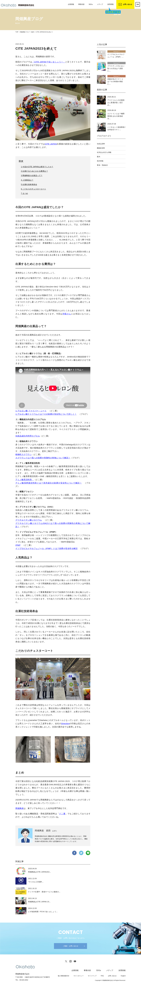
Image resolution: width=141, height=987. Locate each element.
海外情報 (100, 161)
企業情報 (71, 4)
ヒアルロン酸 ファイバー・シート (31, 411)
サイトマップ (92, 976)
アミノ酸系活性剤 (24, 480)
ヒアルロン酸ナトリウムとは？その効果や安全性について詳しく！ (46, 414)
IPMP (17, 545)
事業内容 (81, 4)
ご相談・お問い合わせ (70, 946)
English (123, 976)
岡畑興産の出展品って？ (32, 176)
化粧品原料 (101, 144)
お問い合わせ (127, 4)
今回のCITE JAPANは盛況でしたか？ (37, 167)
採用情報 (110, 4)
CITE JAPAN (51, 144)
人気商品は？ (27, 180)
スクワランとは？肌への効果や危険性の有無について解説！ (42, 458)
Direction (65, 723)
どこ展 (62, 814)
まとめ (24, 193)
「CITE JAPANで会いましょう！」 (48, 62)
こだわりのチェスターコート (33, 189)
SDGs (91, 4)
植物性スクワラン (23, 454)
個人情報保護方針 (63, 976)
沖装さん (67, 314)
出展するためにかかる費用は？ (34, 171)
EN (138, 4)
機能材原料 (101, 148)
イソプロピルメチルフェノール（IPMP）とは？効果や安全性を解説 (46, 548)
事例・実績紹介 (102, 165)
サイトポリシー (79, 976)
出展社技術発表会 (29, 184)
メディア (100, 4)
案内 (98, 157)
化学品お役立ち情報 (104, 152)
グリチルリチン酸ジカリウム (28, 520)
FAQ (102, 976)
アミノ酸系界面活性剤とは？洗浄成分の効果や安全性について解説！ (48, 483)
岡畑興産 (19, 808)
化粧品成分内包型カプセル (27, 436)
